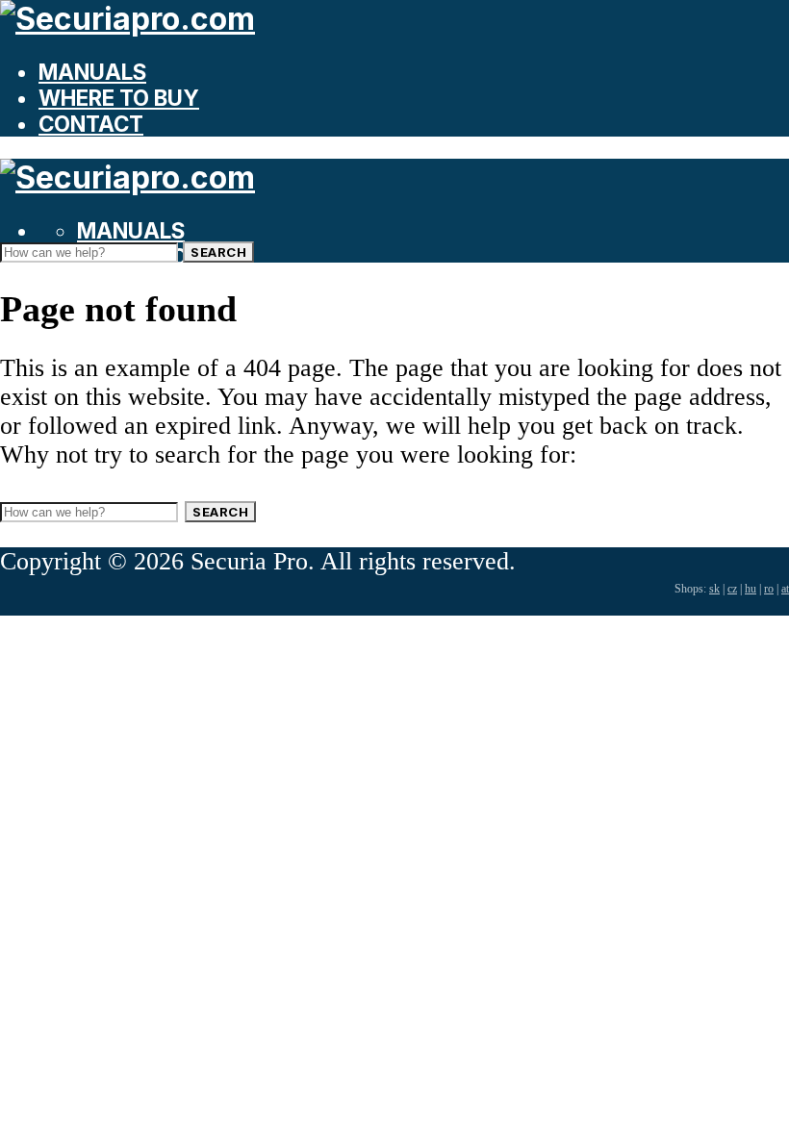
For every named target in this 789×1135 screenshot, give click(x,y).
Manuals (92, 72)
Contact (90, 124)
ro (769, 588)
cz (732, 588)
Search (218, 252)
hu (750, 588)
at (785, 588)
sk (714, 588)
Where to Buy (118, 98)
